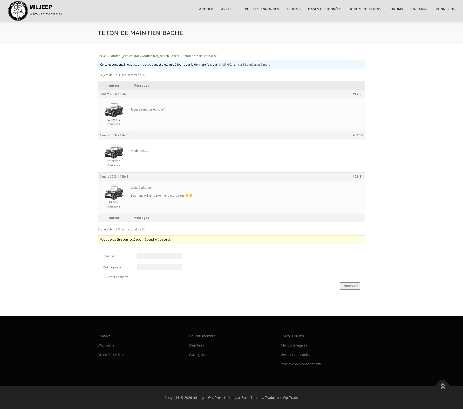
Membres (196, 345)
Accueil (206, 9)
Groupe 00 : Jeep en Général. (161, 56)
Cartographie (199, 354)
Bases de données (324, 9)
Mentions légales (294, 345)
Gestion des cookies (296, 354)
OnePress (215, 397)
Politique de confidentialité (301, 364)
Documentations (365, 9)
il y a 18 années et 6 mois (253, 64)
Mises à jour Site (111, 354)
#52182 (358, 135)
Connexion (446, 9)
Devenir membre (202, 336)
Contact (104, 336)
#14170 (358, 94)
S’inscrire (419, 9)
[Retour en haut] (442, 386)
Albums (293, 9)
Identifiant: (110, 256)
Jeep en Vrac (131, 56)
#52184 (358, 176)
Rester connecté (118, 277)
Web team (106, 345)
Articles (229, 9)
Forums (396, 9)
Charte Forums (292, 336)
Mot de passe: (112, 267)
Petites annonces (262, 9)
